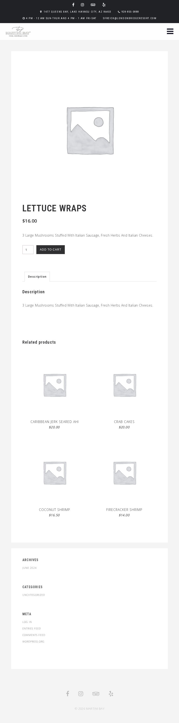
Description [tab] (37, 277)
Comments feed (33, 635)
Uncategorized (33, 595)
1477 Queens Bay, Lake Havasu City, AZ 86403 (77, 11)
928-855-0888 (130, 11)
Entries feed (31, 628)
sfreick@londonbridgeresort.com (129, 18)
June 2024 (29, 567)
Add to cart (50, 249)
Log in (27, 622)
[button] (170, 32)
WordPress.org (33, 641)
